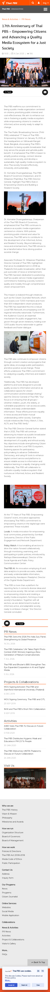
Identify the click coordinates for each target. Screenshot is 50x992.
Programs (6, 892)
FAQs (4, 954)
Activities (6, 935)
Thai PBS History (10, 810)
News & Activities (10, 19)
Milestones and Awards (12, 822)
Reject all (24, 985)
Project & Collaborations (13, 939)
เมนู (45, 3)
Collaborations (8, 922)
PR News (26, 19)
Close (38, 985)
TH (43, 971)
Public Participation (11, 863)
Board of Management (12, 840)
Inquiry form (7, 878)
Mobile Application (10, 915)
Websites (6, 907)
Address (5, 874)
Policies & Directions (11, 851)
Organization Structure (12, 832)
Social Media (8, 911)
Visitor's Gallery (9, 943)
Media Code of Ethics (12, 859)
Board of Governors (11, 836)
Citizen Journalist (10, 896)
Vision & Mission (9, 814)
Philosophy (7, 818)
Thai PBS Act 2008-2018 (13, 855)
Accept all (11, 985)
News (4, 888)
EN (38, 971)
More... (8, 980)
